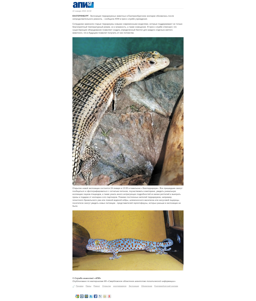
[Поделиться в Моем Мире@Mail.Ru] (86, 296)
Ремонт (96, 286)
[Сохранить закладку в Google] (77, 296)
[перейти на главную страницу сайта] (83, 7)
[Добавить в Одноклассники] (105, 296)
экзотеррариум (119, 286)
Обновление (146, 286)
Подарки (79, 286)
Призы (88, 286)
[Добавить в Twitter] (91, 296)
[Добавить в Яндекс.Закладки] (109, 296)
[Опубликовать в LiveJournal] (100, 296)
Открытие (106, 286)
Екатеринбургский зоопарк (166, 286)
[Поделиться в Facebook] (95, 296)
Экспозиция (134, 286)
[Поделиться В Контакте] (82, 296)
